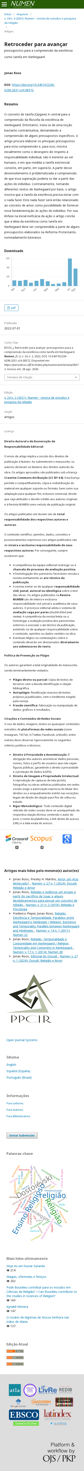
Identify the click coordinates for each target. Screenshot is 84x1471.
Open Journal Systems (21, 1040)
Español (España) (18, 1071)
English (11, 1065)
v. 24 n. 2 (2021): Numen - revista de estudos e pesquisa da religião (40, 20)
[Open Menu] (4, 4)
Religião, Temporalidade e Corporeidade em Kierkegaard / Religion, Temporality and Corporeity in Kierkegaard (43, 943)
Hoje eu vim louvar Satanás (25, 1266)
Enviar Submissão (22, 1135)
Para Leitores (14, 1103)
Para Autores (14, 1110)
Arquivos (22, 14)
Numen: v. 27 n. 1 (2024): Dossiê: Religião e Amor (45, 958)
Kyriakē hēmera (17, 1307)
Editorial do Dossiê (44, 956)
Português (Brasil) (19, 1077)
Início (7, 14)
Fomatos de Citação (19, 377)
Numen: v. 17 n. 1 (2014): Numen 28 (38, 952)
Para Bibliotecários (18, 1116)
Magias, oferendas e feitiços (26, 1277)
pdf (13, 308)
